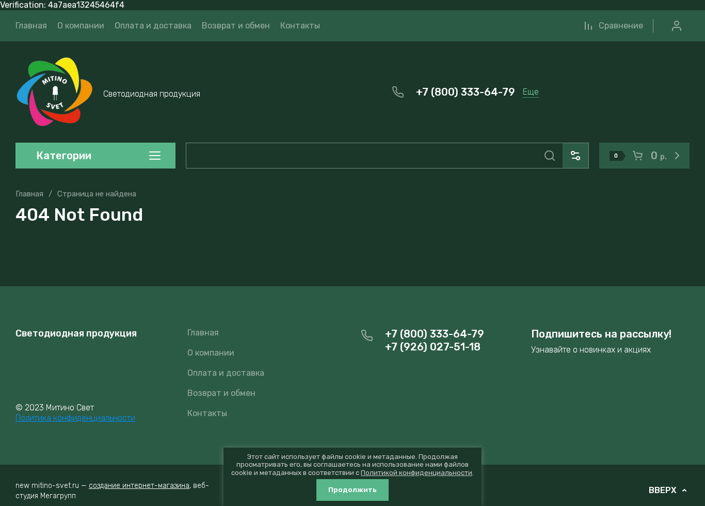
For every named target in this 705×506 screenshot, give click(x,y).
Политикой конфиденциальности (416, 473)
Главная (29, 193)
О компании (210, 353)
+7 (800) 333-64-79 (465, 92)
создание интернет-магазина (139, 485)
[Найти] (550, 155)
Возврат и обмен (221, 393)
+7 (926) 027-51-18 (432, 347)
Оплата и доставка (225, 373)
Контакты (207, 413)
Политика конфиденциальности (75, 418)
